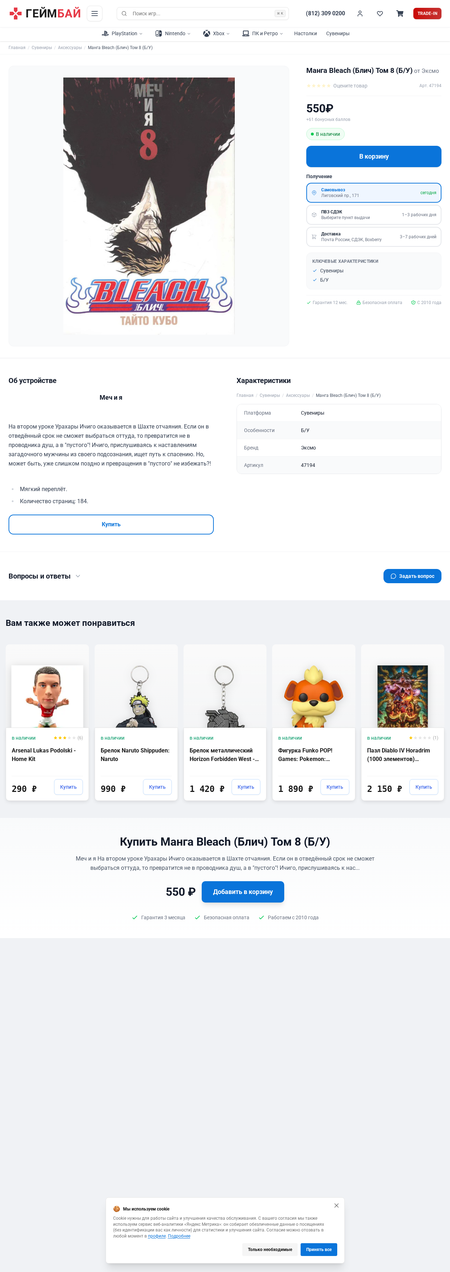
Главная (17, 47)
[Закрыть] (336, 1205)
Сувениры (338, 33)
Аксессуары (70, 47)
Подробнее (179, 1236)
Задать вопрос (416, 576)
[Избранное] (380, 13)
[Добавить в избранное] (77, 649)
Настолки (305, 33)
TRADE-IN (427, 13)
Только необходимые (270, 1249)
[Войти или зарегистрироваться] (360, 13)
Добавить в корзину (243, 891)
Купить (111, 524)
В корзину (374, 156)
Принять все (319, 1249)
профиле (157, 1236)
